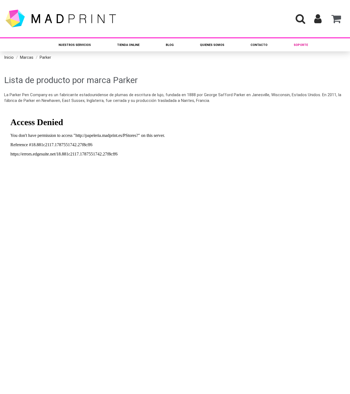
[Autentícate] (318, 18)
